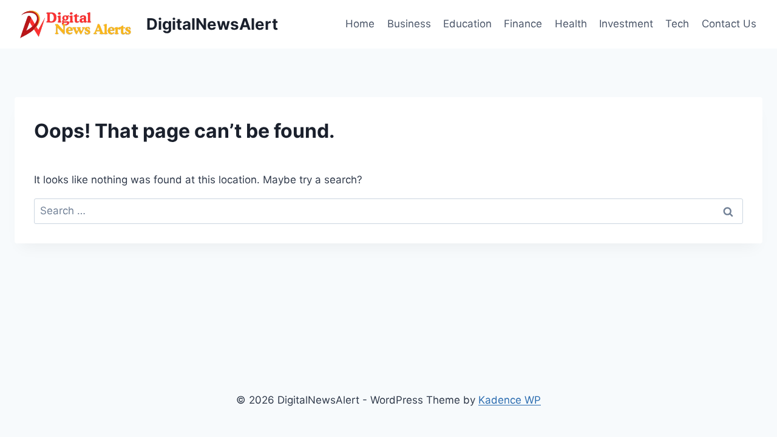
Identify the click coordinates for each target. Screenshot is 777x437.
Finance (523, 24)
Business (409, 24)
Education (467, 24)
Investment (626, 24)
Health (571, 24)
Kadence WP (509, 400)
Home (360, 24)
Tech (677, 24)
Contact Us (729, 24)
